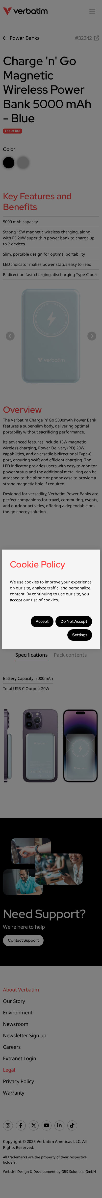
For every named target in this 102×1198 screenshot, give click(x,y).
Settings (79, 634)
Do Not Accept (73, 621)
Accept (42, 621)
